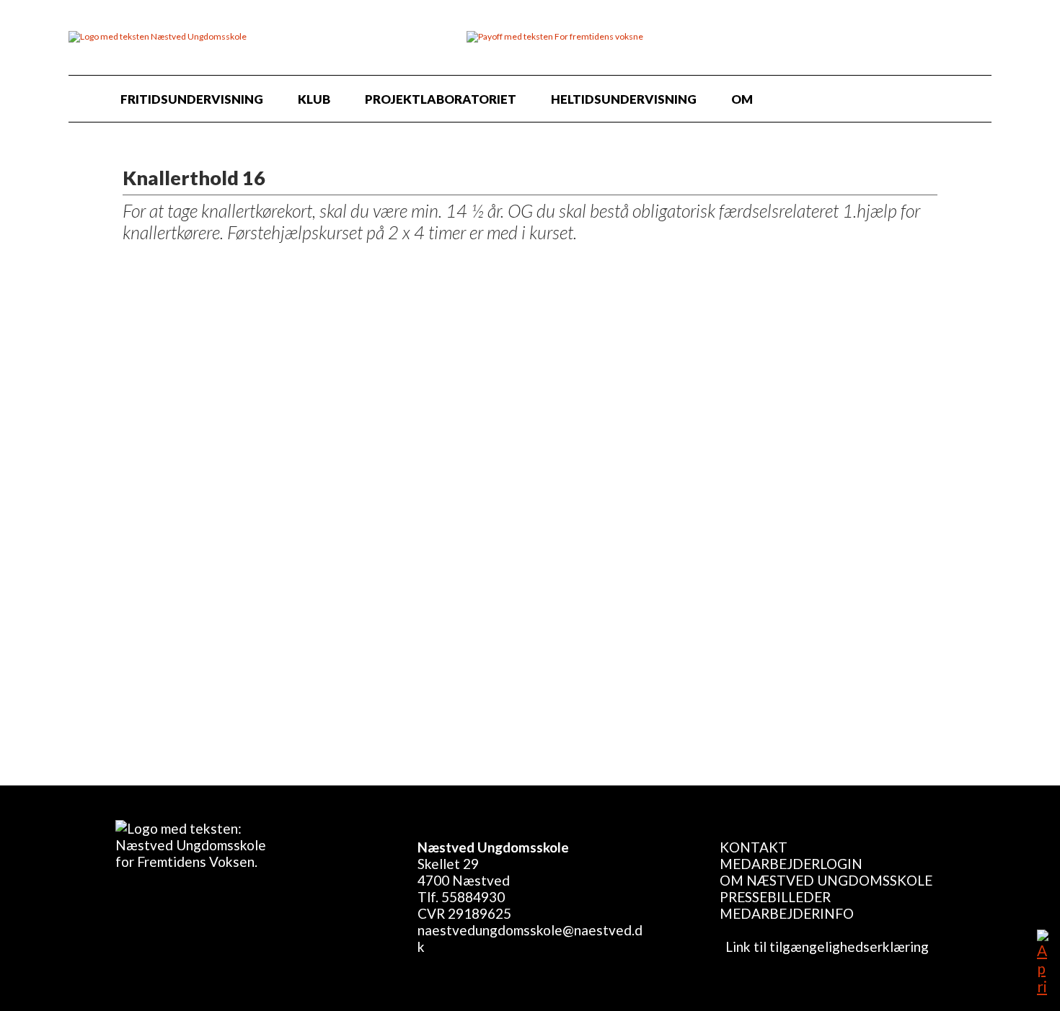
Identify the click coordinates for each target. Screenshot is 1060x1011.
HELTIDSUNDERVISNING (624, 99)
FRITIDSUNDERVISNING (191, 99)
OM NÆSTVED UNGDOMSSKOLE (826, 880)
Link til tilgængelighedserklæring (824, 946)
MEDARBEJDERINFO (787, 913)
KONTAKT (753, 847)
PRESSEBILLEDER (775, 896)
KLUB (314, 99)
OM (742, 99)
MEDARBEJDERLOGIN (791, 863)
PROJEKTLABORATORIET (440, 99)
